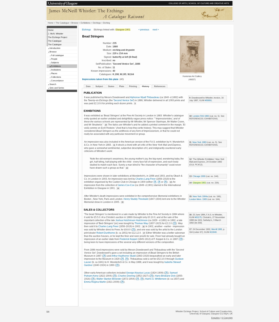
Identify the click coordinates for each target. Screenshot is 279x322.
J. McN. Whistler (55, 34)
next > (156, 30)
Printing (133, 86)
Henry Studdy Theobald (136, 199)
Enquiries (215, 318)
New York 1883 (199, 142)
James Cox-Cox (126, 185)
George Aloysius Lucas (138, 273)
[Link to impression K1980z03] (122, 282)
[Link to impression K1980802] (151, 276)
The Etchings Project (57, 37)
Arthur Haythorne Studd (123, 256)
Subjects (55, 62)
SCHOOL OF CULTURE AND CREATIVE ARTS (208, 3)
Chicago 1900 (199, 176)
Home (50, 23)
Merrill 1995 (216, 229)
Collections (56, 77)
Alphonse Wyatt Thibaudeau (144, 97)
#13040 (213, 232)
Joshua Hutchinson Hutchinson (131, 220)
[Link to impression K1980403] (165, 182)
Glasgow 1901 (199, 183)
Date (88, 86)
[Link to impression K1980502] (166, 273)
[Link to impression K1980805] (104, 256)
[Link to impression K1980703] (126, 259)
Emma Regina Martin (95, 282)
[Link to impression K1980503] (93, 279)
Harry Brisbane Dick (165, 276)
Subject (99, 86)
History (145, 86)
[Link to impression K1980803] (154, 182)
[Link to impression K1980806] (117, 265)
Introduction (55, 48)
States (111, 86)
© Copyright (226, 318)
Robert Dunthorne (105, 233)
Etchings (97, 23)
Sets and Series (57, 88)
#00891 (208, 100)
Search (53, 84)
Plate (121, 86)
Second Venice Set (123, 100)
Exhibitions (86, 23)
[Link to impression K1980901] (137, 279)
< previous (143, 30)
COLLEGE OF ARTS (178, 3)
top (47, 311)
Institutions (56, 70)
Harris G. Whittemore (156, 279)
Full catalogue (57, 55)
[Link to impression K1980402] (159, 182)
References (159, 86)
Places (54, 73)
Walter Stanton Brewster (108, 279)
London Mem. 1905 (198, 199)
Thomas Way (141, 223)
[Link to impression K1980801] (114, 276)
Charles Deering (126, 276)
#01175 (198, 217)
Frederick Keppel (128, 239)
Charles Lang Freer (146, 179)
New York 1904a (200, 196)
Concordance (57, 80)
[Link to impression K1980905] (141, 279)
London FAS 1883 (201, 116)
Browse (74, 23)
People (54, 59)
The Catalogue (62, 23)
